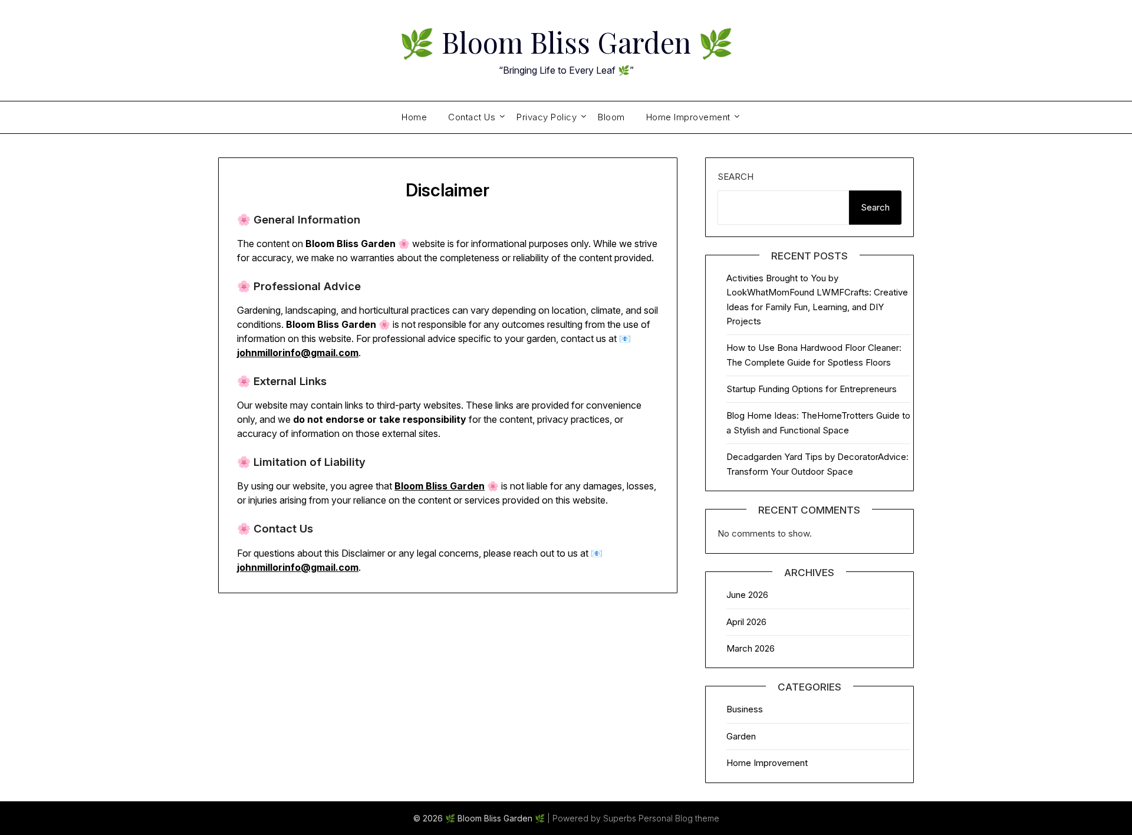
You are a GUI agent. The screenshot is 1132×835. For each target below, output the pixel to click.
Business (744, 709)
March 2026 (750, 648)
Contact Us (471, 117)
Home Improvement (688, 117)
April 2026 (746, 621)
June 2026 (747, 594)
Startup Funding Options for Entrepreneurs (811, 389)
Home (414, 117)
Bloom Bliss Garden (439, 486)
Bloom (611, 117)
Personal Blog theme (679, 818)
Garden (741, 736)
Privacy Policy (546, 117)
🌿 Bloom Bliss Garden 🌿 (566, 42)
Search (735, 176)
